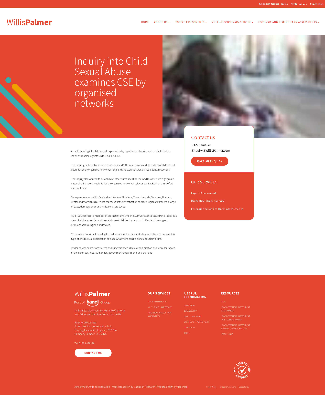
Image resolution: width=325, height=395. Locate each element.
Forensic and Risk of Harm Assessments (287, 22)
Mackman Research (144, 386)
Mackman (182, 386)
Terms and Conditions (228, 387)
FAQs (186, 333)
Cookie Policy (244, 387)
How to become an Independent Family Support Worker (235, 318)
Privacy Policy (211, 387)
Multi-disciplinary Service (231, 22)
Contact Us (316, 4)
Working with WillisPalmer (196, 322)
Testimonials (299, 4)
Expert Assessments (189, 22)
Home (145, 22)
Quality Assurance (192, 316)
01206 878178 (271, 4)
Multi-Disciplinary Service (208, 201)
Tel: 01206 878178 (84, 343)
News (284, 4)
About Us (160, 22)
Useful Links (227, 334)
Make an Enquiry (209, 161)
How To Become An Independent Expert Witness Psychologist (235, 327)
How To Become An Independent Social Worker (235, 309)
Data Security (190, 311)
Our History (189, 305)
